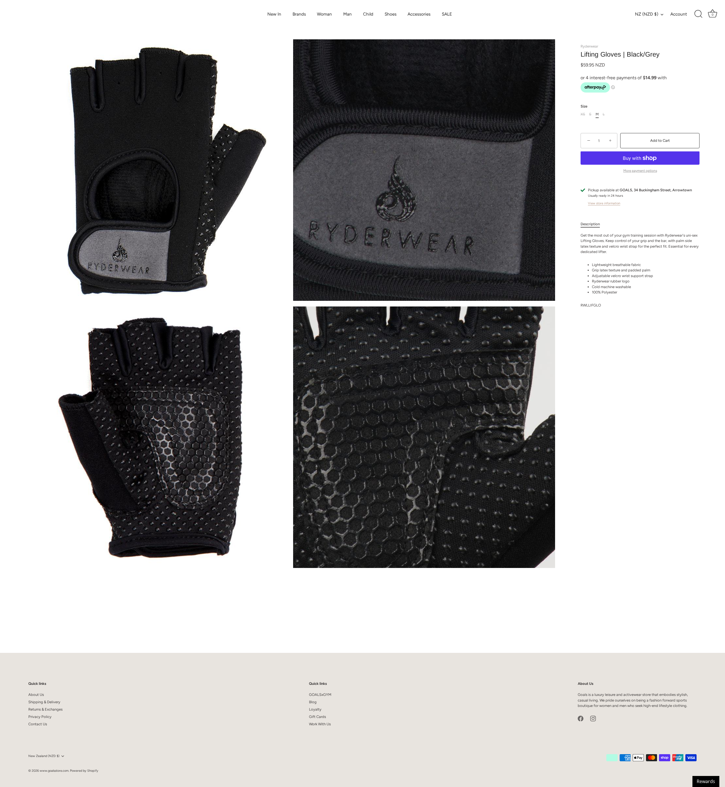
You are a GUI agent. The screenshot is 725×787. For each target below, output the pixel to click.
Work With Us (320, 724)
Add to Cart (660, 140)
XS (583, 114)
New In (274, 14)
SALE (447, 14)
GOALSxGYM (320, 694)
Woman (324, 14)
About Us (36, 694)
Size (584, 106)
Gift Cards (317, 717)
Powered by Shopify (84, 771)
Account (678, 14)
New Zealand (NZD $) (43, 756)
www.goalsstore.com (54, 771)
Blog (313, 702)
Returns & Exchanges (45, 709)
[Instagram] (593, 718)
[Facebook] (580, 718)
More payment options (640, 171)
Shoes (390, 14)
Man (347, 14)
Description (590, 224)
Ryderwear (589, 46)
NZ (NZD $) (646, 14)
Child (368, 14)
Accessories (419, 14)
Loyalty (315, 709)
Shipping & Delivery (44, 702)
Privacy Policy (40, 717)
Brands (299, 14)
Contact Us (37, 724)
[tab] (593, 224)
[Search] (698, 14)
